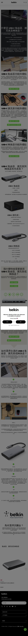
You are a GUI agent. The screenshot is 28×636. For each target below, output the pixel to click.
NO (20, 321)
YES (7, 321)
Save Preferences (15, 325)
